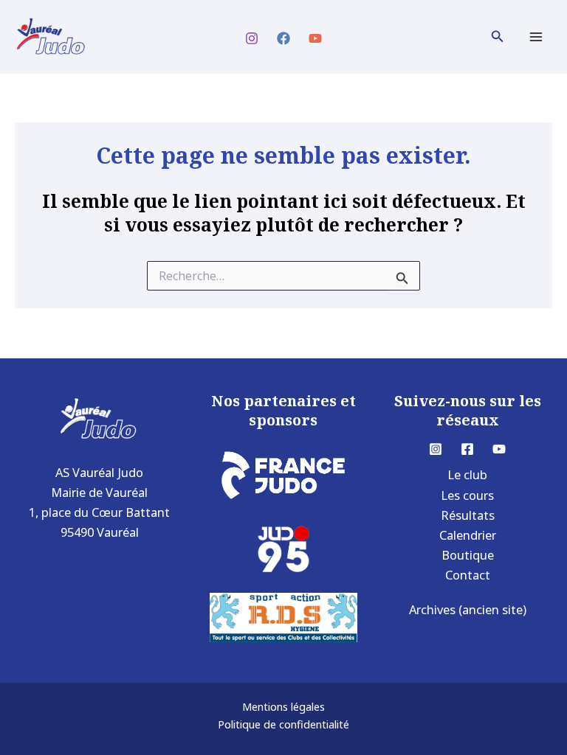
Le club (467, 474)
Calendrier (467, 534)
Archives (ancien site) (467, 609)
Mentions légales (283, 706)
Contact (467, 574)
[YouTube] (315, 38)
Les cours (467, 495)
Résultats (468, 515)
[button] (497, 36)
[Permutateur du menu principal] (535, 37)
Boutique (467, 554)
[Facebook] (283, 38)
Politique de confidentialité (283, 724)
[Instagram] (251, 38)
